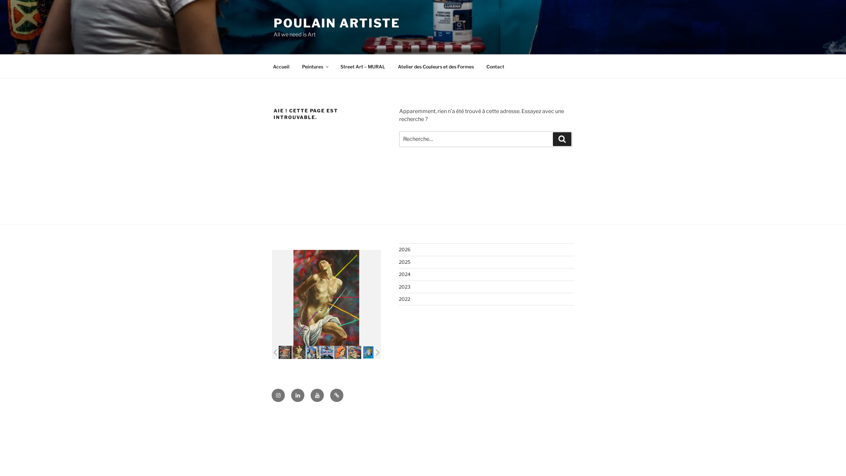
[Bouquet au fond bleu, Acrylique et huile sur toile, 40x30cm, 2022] (368, 352)
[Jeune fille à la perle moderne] (313, 352)
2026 (404, 249)
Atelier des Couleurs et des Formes (436, 66)
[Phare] (326, 352)
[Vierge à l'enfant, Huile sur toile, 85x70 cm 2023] (354, 352)
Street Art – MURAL (362, 66)
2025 (404, 262)
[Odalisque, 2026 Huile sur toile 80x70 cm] (340, 352)
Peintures (312, 66)
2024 (404, 274)
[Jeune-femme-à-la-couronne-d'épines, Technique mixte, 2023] (285, 352)
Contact (495, 66)
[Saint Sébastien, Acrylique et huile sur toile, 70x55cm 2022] (299, 352)
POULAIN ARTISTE (337, 23)
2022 (404, 299)
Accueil (281, 66)
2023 (404, 287)
